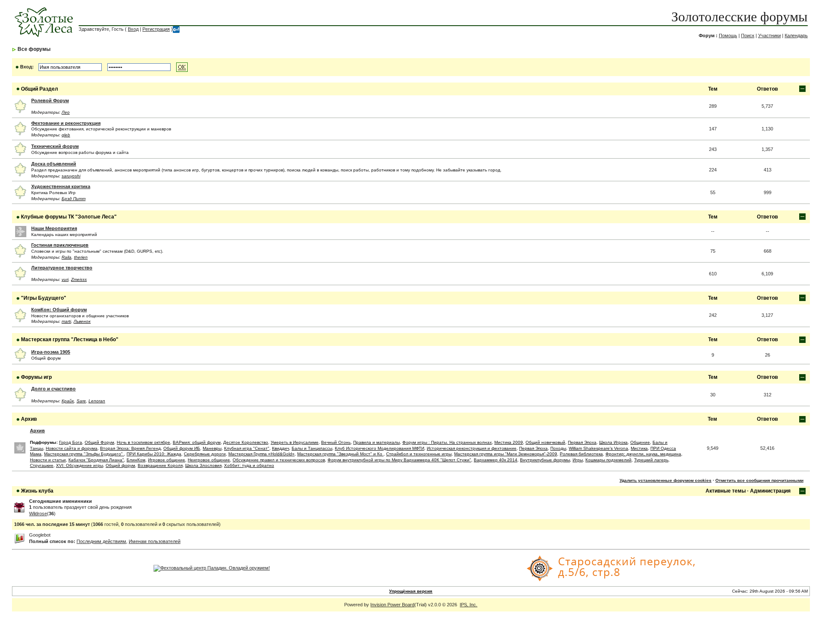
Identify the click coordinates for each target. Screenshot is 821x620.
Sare (81, 401)
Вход (133, 29)
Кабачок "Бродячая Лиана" (96, 460)
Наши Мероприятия (54, 228)
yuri (65, 279)
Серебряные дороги (205, 454)
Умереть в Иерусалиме (295, 442)
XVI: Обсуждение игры (79, 465)
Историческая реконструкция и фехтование (472, 448)
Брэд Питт (74, 198)
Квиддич (280, 448)
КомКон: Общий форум (59, 309)
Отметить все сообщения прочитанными (759, 480)
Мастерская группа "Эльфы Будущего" (84, 454)
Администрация (770, 491)
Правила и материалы (376, 442)
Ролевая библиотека (581, 454)
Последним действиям (101, 541)
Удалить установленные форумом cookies (666, 480)
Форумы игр (36, 377)
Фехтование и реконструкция (65, 123)
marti (66, 321)
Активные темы (726, 491)
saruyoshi (71, 176)
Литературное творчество (61, 267)
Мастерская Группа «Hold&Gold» (261, 454)
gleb (66, 135)
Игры (578, 460)
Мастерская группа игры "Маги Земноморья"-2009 (505, 454)
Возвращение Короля (160, 465)
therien (81, 257)
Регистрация (156, 29)
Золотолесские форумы (739, 16)
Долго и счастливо (53, 388)
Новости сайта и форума (71, 448)
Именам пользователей (154, 541)
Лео (66, 112)
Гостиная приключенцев (60, 245)
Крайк (68, 401)
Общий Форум (99, 442)
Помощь (728, 35)
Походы (558, 448)
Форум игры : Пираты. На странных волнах (447, 442)
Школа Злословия (203, 465)
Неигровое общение (209, 460)
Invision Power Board (392, 604)
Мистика (639, 448)
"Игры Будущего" (43, 298)
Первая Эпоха (582, 442)
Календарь (796, 35)
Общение (640, 442)
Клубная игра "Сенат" (246, 448)
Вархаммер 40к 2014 (495, 460)
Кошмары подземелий (608, 460)
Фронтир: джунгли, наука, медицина (643, 454)
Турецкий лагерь (651, 460)
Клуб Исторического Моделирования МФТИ (379, 448)
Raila (66, 257)
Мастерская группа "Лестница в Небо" (69, 339)
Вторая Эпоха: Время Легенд (130, 448)
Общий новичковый (545, 442)
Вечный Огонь (336, 442)
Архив (29, 419)
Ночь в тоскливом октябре (143, 442)
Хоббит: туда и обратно (249, 465)
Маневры (212, 448)
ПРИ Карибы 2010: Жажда (154, 454)
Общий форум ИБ (181, 448)
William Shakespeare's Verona (598, 448)
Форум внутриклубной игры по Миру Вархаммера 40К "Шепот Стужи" (399, 460)
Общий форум (120, 465)
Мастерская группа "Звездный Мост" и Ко (340, 454)
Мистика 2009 (508, 442)
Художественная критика (60, 186)
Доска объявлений (53, 163)
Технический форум (55, 146)
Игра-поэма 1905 (50, 351)
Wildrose (38, 513)
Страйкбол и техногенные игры (419, 454)
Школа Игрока (613, 442)
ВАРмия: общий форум (197, 442)
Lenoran (97, 401)
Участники (769, 35)
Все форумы (34, 49)
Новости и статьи (48, 460)
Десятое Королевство (245, 442)
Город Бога (70, 442)
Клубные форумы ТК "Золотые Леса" (69, 217)
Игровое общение (166, 460)
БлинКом (136, 460)
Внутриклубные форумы (545, 460)
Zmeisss (79, 279)
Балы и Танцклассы (312, 448)
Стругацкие (41, 465)
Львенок (82, 321)
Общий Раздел (39, 89)
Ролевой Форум (50, 100)
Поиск (747, 35)
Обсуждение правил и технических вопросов (279, 460)
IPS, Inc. (468, 604)
